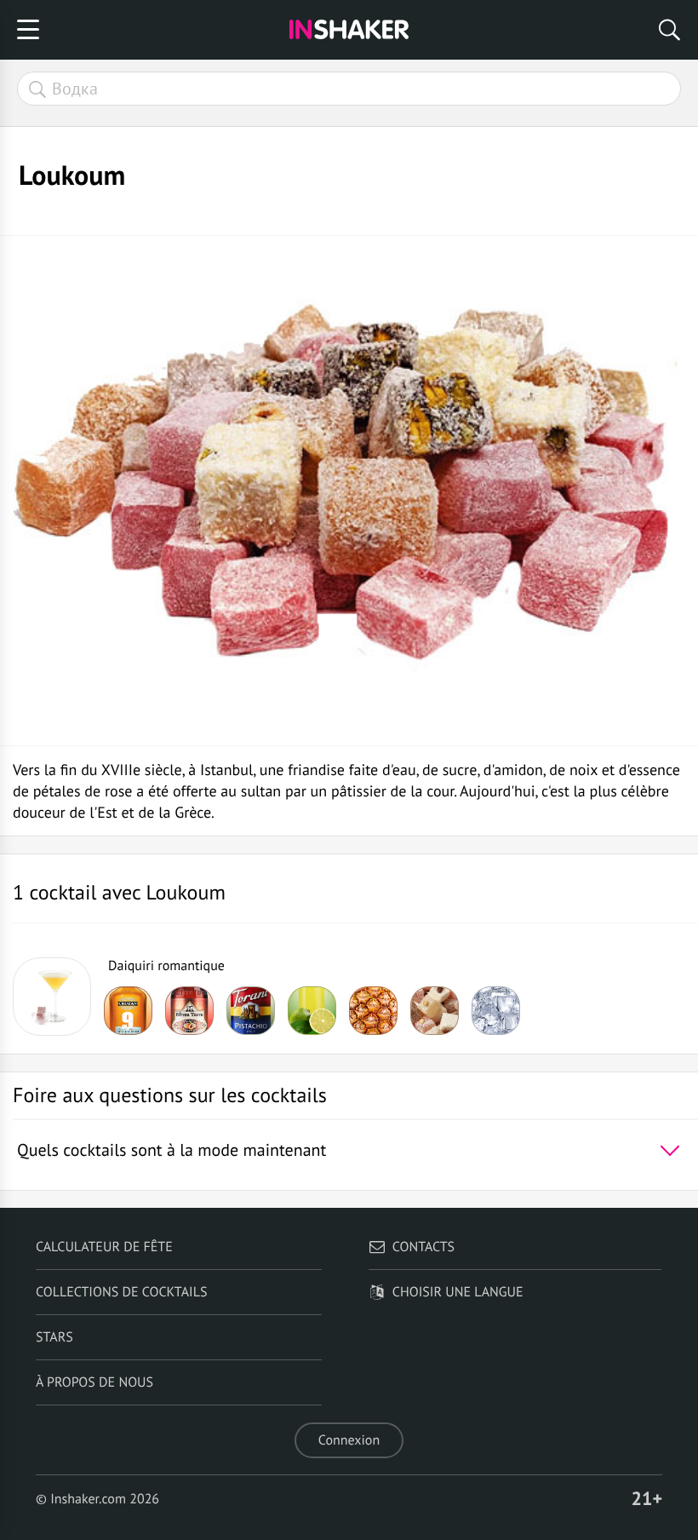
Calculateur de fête (104, 1247)
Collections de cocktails (121, 1292)
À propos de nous (94, 1382)
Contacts (423, 1247)
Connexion (349, 1440)
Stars (54, 1337)
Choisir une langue (458, 1292)
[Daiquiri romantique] (52, 996)
